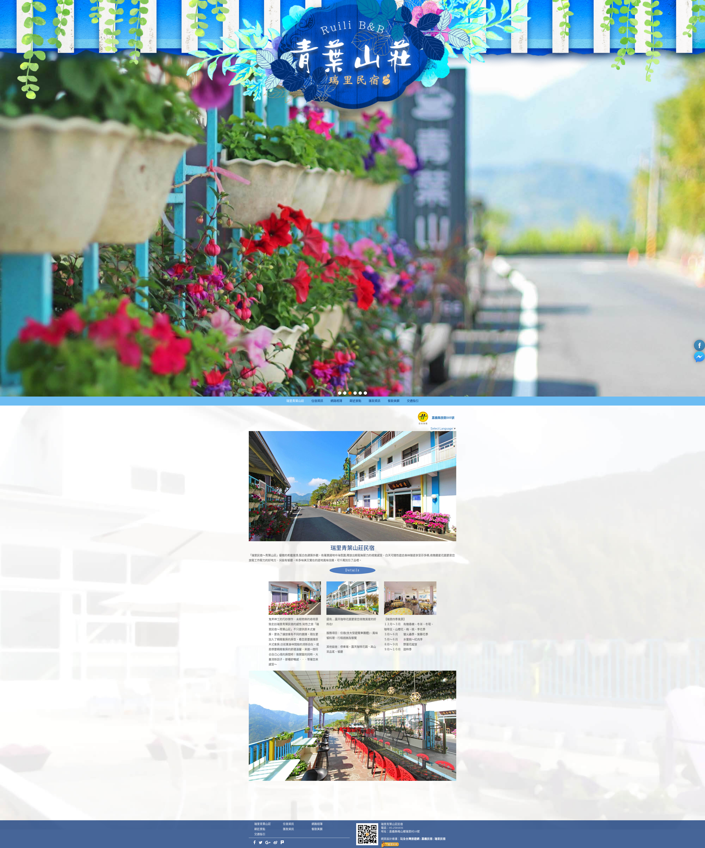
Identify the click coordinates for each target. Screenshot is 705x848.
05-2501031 (396, 827)
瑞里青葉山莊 (295, 400)
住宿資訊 (317, 400)
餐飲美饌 (394, 400)
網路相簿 (336, 400)
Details (352, 570)
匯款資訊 (374, 400)
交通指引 (413, 400)
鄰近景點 (355, 400)
